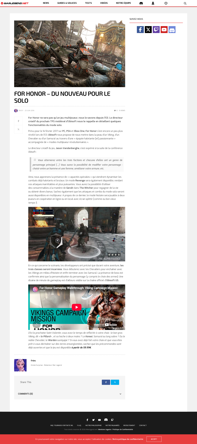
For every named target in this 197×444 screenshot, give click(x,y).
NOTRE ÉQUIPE (123, 3)
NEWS (46, 3)
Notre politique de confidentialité (127, 439)
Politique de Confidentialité (123, 429)
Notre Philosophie (94, 425)
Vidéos (104, 3)
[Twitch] (156, 29)
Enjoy (21, 111)
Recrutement (129, 425)
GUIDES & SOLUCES (67, 3)
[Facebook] (140, 29)
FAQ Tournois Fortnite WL (61, 425)
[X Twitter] (148, 29)
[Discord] (172, 29)
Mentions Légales (104, 429)
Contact (143, 425)
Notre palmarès (112, 425)
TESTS (88, 3)
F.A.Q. (79, 425)
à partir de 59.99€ (81, 347)
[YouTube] (164, 29)
